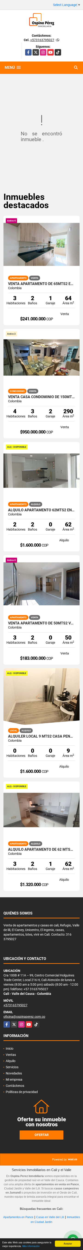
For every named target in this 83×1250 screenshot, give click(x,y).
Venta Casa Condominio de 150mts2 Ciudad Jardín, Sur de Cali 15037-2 (41, 397)
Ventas (11, 1055)
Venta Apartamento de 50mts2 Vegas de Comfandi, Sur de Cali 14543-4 (41, 623)
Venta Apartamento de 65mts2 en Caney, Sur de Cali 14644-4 (41, 284)
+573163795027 (42, 40)
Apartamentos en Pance (18, 1217)
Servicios (12, 1067)
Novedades (14, 1073)
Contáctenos (15, 1086)
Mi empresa (14, 1079)
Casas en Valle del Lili (50, 1217)
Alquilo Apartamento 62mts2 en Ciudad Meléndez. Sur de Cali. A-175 (41, 510)
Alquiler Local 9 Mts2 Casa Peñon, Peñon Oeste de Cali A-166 (41, 736)
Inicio (9, 1048)
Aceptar (68, 1243)
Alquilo (10, 1061)
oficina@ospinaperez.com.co (24, 1016)
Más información (31, 1246)
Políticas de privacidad (22, 1092)
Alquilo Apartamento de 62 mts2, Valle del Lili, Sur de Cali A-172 (41, 849)
